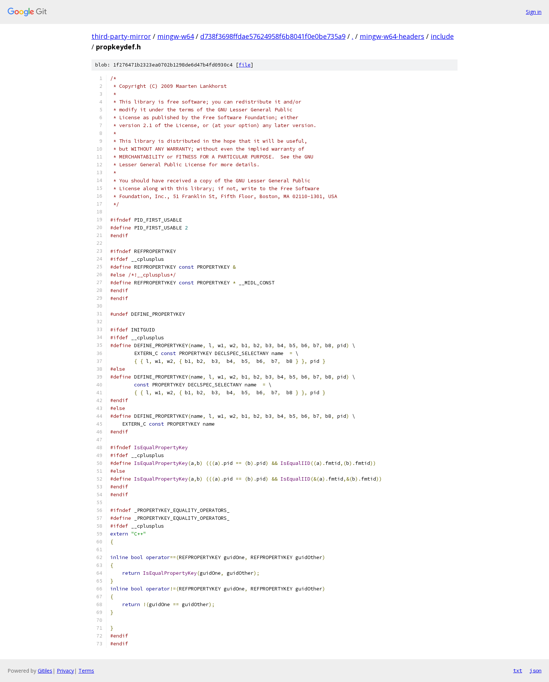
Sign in (534, 11)
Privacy (65, 670)
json (536, 670)
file (245, 65)
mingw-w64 (175, 36)
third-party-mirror (121, 36)
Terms (86, 670)
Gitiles (45, 670)
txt (517, 670)
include (442, 36)
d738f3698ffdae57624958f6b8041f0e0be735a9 (272, 36)
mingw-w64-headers (392, 36)
